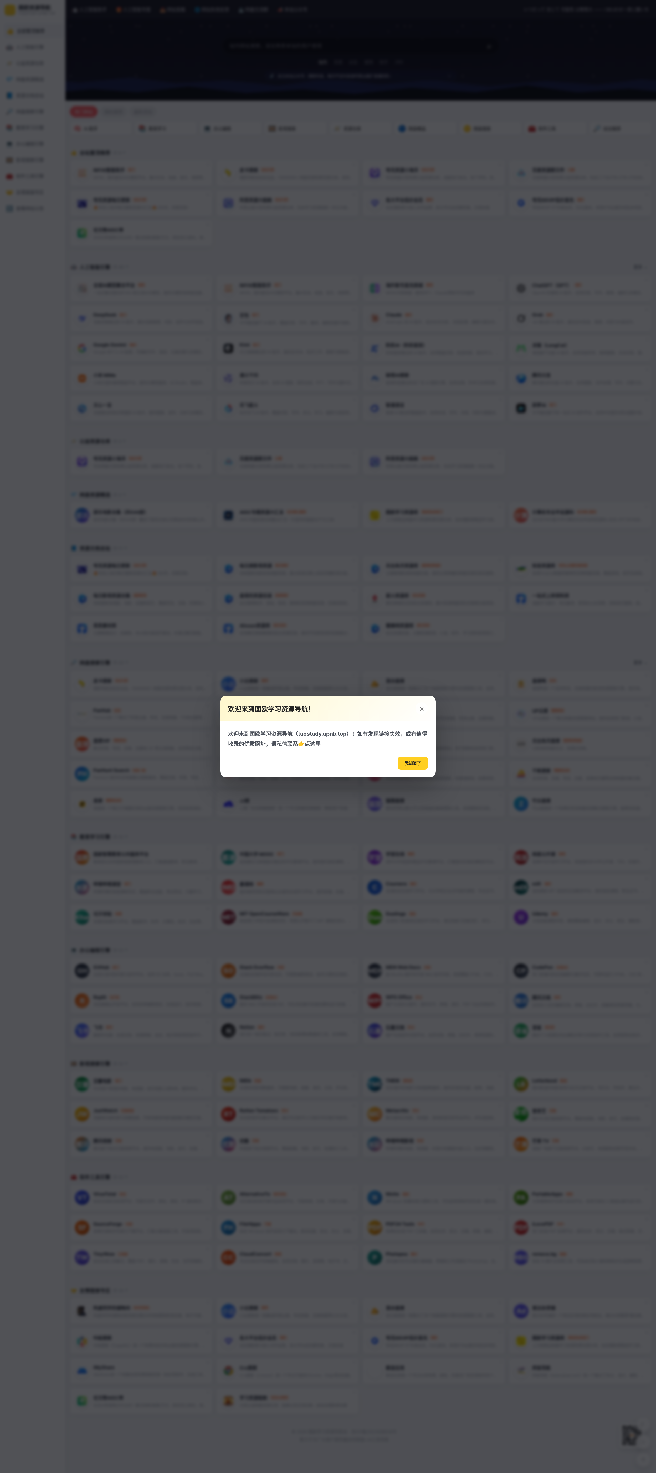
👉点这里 (309, 743)
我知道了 (413, 763)
